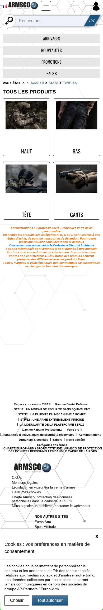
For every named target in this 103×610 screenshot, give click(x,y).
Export (57, 439)
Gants (76, 214)
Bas (77, 151)
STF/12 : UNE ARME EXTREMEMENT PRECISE (52, 419)
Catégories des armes (52, 445)
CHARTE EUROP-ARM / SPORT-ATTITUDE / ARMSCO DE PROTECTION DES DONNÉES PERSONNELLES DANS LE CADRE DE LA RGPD (52, 450)
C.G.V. (17, 478)
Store (53, 83)
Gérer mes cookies (26, 492)
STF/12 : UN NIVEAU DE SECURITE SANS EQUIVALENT (52, 409)
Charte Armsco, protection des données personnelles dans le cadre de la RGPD (42, 499)
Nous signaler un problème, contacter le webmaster (51, 506)
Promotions (51, 62)
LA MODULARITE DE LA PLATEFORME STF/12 (52, 424)
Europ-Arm (43, 522)
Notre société (75, 439)
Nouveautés (51, 50)
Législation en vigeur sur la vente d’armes (44, 487)
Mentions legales (25, 483)
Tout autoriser (50, 600)
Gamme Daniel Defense (71, 404)
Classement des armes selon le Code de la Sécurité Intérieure (51, 245)
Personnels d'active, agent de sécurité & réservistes (38, 434)
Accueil (37, 83)
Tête (26, 214)
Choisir (17, 600)
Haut (26, 151)
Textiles (70, 83)
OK (92, 21)
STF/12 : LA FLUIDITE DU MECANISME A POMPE (52, 414)
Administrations (90, 434)
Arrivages (51, 38)
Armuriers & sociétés (33, 439)
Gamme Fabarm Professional (42, 429)
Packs (51, 73)
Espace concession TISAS (32, 404)
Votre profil (74, 429)
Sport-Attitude (45, 527)
